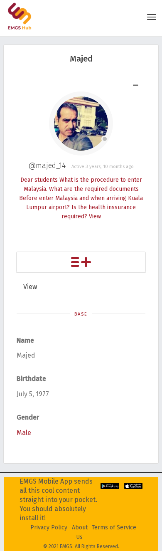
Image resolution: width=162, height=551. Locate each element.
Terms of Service (114, 527)
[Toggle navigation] (151, 17)
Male (24, 433)
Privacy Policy (48, 527)
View (95, 216)
